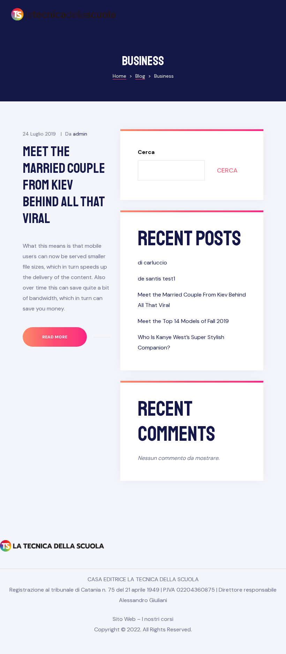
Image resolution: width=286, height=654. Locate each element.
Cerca (146, 152)
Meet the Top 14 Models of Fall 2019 (183, 321)
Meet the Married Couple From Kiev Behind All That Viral (64, 185)
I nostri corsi (157, 619)
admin (80, 134)
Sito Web (124, 619)
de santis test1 (156, 278)
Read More (64, 333)
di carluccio (152, 262)
